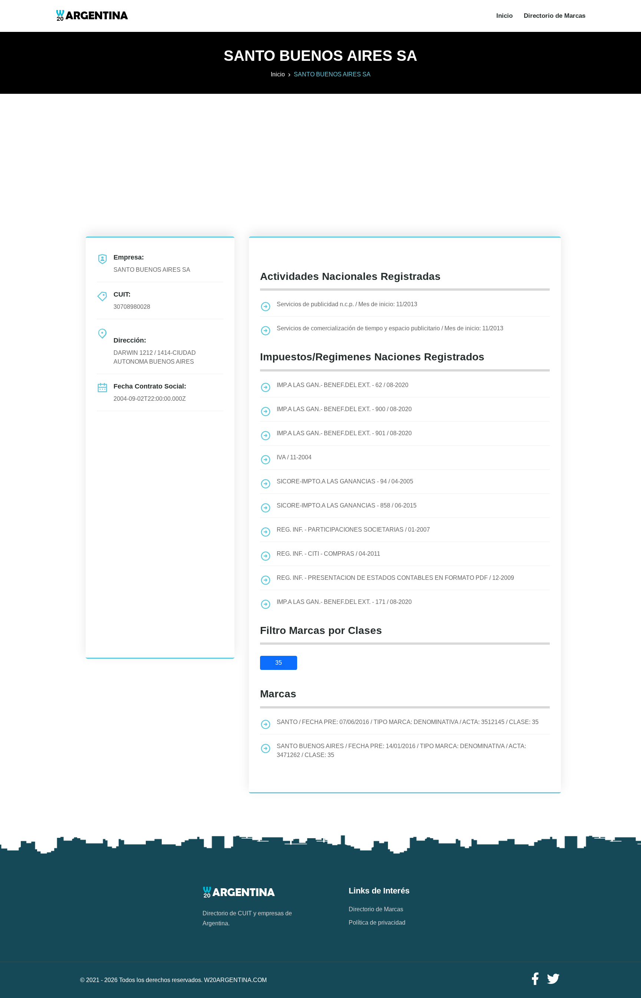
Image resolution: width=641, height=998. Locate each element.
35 (278, 663)
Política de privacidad (377, 922)
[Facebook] (534, 979)
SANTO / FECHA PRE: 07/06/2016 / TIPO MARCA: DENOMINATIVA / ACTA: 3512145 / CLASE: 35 (408, 722)
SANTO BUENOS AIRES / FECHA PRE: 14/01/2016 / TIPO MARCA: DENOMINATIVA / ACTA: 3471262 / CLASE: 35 (401, 750)
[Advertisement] (320, 146)
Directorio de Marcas (554, 15)
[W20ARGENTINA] (92, 16)
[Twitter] (553, 979)
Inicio (504, 15)
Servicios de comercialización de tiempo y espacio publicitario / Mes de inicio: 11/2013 (390, 328)
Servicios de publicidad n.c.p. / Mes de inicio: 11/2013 (347, 304)
